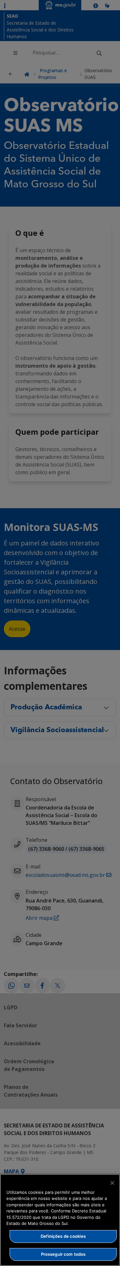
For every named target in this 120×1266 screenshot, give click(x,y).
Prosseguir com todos (63, 1254)
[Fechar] (112, 1183)
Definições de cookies (63, 1236)
